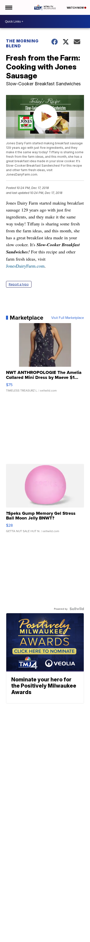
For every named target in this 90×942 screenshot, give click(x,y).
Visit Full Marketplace (67, 317)
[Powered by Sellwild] (77, 608)
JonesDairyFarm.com (25, 266)
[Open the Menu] (8, 7)
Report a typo (19, 284)
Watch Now (75, 7)
